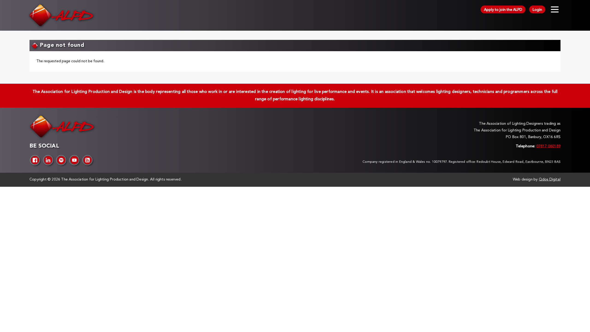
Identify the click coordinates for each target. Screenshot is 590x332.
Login (537, 10)
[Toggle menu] (554, 9)
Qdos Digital (549, 179)
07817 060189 (548, 146)
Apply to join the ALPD (503, 10)
